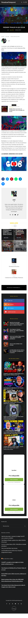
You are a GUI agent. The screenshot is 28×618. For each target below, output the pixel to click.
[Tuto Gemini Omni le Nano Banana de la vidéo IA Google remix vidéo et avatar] (14, 426)
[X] (9, 603)
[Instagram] (12, 603)
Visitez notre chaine (8, 449)
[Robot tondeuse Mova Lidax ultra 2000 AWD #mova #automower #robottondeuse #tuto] (14, 410)
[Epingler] (11, 179)
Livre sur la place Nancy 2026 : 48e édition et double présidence (17, 337)
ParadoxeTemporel (8, 2)
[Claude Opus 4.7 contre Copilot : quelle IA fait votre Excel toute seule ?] (14, 440)
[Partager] (3, 179)
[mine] (6, 344)
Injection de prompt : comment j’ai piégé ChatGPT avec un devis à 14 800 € (17, 324)
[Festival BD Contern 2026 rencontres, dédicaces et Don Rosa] (14, 396)
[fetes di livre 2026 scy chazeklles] (6, 351)
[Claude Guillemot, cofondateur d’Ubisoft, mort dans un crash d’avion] (7, 234)
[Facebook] (6, 603)
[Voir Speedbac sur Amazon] (14, 462)
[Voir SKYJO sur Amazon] (14, 492)
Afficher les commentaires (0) (13, 287)
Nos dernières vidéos (8, 558)
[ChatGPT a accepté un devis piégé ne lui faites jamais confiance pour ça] (6, 323)
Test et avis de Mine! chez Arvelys (16, 344)
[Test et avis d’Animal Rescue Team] (7, 246)
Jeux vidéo (12, 29)
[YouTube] (15, 603)
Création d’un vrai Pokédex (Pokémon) (14, 276)
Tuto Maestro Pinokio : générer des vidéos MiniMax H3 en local (17, 331)
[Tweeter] (7, 179)
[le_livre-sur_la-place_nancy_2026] (6, 337)
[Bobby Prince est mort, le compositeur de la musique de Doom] (20, 234)
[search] (24, 526)
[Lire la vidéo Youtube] (14, 164)
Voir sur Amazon (14, 479)
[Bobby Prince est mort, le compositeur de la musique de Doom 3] (4, 109)
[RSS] (18, 603)
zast (8, 29)
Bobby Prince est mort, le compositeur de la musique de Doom (16, 110)
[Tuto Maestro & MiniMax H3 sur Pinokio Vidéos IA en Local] (6, 330)
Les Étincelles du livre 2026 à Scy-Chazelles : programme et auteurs (17, 351)
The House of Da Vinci (14, 265)
